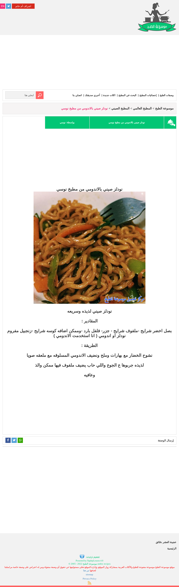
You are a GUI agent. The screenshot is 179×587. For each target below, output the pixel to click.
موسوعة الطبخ (164, 108)
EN (2, 6)
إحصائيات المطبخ (148, 95)
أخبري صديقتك (92, 95)
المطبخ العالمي (142, 108)
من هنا (86, 570)
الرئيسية (171, 548)
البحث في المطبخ (127, 95)
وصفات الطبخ (167, 95)
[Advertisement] (89, 63)
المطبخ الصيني (120, 108)
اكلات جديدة (109, 95)
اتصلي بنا (77, 95)
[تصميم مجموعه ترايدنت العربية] (89, 556)
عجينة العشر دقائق (166, 542)
